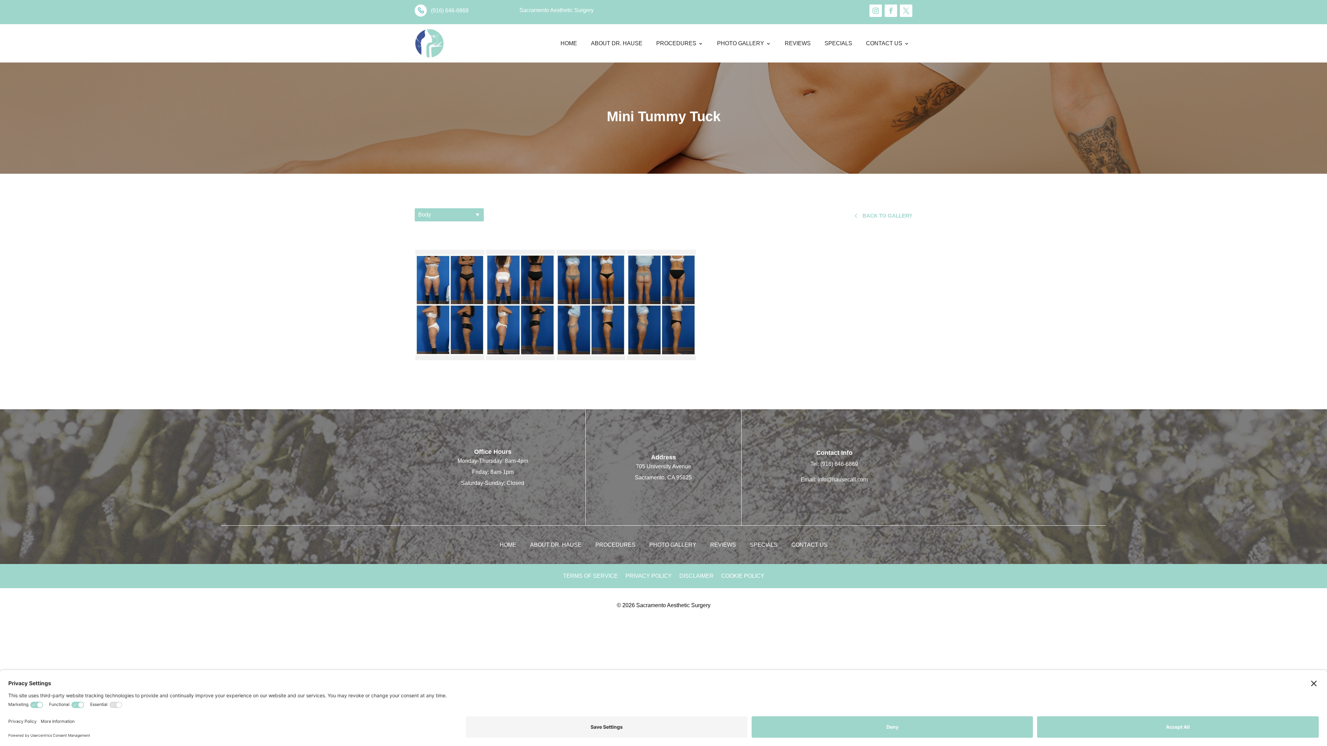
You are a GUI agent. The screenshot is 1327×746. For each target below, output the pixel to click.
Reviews (798, 43)
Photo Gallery (740, 43)
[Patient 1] (449, 305)
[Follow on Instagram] (875, 10)
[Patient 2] (590, 305)
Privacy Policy (648, 576)
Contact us (884, 43)
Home (569, 43)
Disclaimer (696, 576)
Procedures (676, 43)
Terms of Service (590, 576)
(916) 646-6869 (839, 464)
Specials (838, 43)
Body (449, 215)
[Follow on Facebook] (891, 10)
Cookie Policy (742, 576)
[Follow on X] (906, 10)
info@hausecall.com (843, 479)
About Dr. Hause (616, 43)
